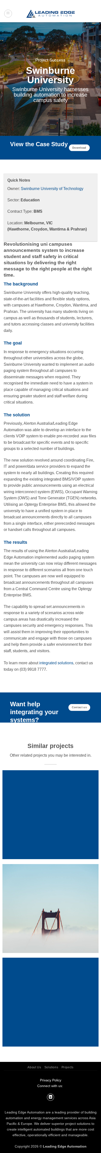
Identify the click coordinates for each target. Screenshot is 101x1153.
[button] (8, 14)
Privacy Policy (50, 1080)
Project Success (50, 60)
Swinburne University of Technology (52, 188)
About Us (34, 1067)
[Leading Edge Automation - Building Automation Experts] (50, 13)
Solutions (51, 1067)
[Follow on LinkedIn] (50, 1097)
